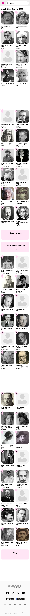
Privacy (18, 609)
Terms (24, 609)
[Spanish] (5, 604)
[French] (15, 604)
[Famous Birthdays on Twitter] (17, 593)
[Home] (15, 586)
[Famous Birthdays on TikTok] (12, 593)
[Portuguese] (10, 604)
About (5, 609)
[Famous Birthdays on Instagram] (7, 593)
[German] (25, 604)
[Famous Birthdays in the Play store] (20, 599)
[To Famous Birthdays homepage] (2, 3)
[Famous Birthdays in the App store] (10, 599)
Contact (12, 609)
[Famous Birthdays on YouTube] (22, 593)
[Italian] (20, 604)
